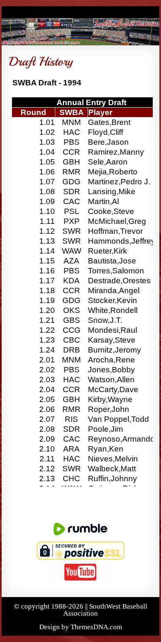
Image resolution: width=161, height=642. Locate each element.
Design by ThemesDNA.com (80, 627)
